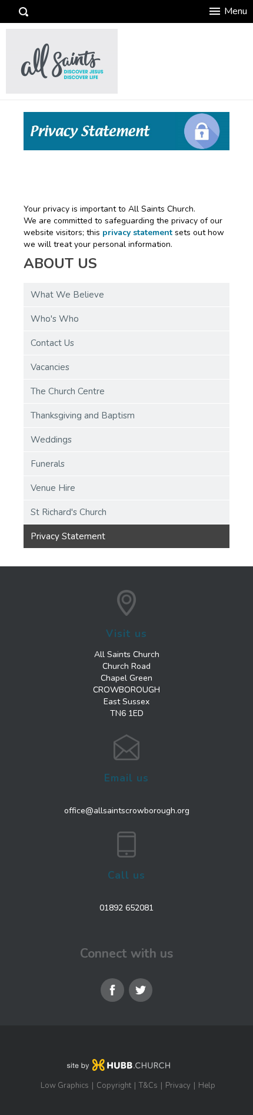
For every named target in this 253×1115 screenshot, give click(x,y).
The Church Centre (68, 391)
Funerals (48, 464)
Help (206, 1085)
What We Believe (67, 295)
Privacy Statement (68, 536)
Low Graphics (65, 1085)
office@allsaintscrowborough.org (126, 810)
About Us (60, 263)
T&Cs (148, 1085)
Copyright (113, 1085)
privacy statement (137, 232)
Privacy (178, 1085)
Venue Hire (53, 488)
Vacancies (50, 367)
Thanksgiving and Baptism (83, 415)
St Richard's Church (68, 512)
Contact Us (52, 343)
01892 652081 (126, 907)
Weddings (51, 440)
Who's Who (55, 319)
